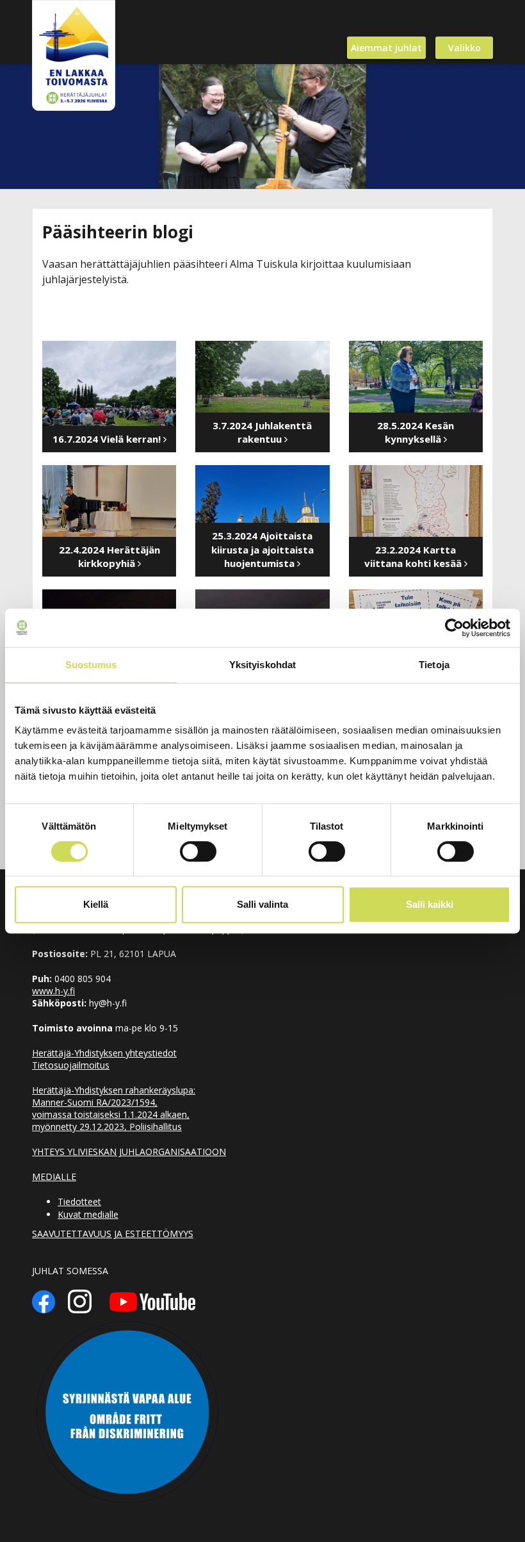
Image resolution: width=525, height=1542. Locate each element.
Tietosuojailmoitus (70, 1065)
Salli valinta (262, 904)
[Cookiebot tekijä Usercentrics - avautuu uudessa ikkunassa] (454, 627)
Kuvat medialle (88, 1214)
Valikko (464, 48)
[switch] (198, 851)
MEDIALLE (54, 1176)
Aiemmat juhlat (386, 48)
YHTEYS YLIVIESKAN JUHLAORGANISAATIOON (129, 1151)
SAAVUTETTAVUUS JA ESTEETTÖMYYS (112, 1233)
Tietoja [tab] (434, 664)
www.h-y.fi (53, 991)
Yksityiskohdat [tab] (262, 664)
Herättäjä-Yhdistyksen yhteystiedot (104, 1053)
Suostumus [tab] (91, 664)
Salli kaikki (429, 904)
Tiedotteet (79, 1201)
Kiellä (95, 904)
